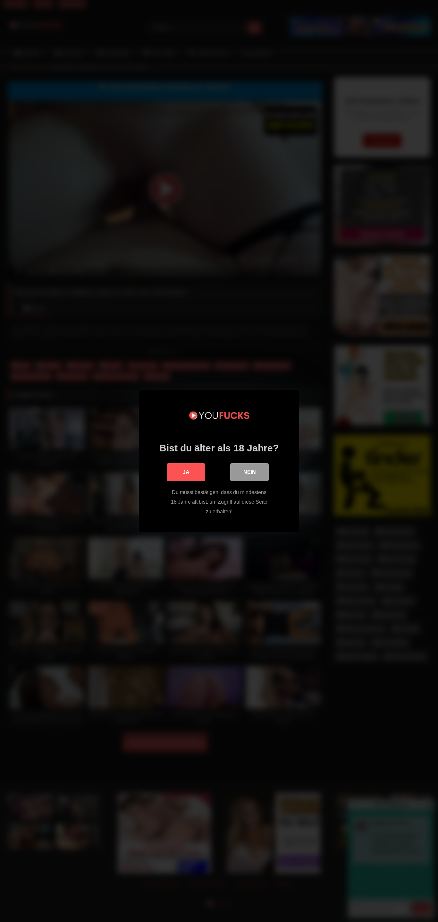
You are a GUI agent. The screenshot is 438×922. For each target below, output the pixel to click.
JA (186, 472)
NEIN (249, 472)
